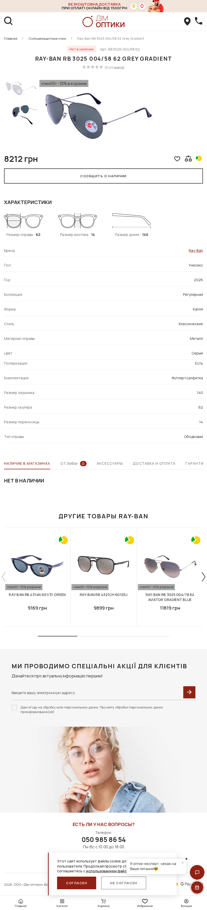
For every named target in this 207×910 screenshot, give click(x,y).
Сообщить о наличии (103, 176)
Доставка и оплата (154, 463)
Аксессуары (110, 463)
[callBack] (198, 21)
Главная (10, 38)
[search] (8, 21)
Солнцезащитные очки (47, 38)
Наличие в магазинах (27, 463)
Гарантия (196, 463)
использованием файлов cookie (114, 871)
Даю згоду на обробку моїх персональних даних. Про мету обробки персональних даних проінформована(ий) (91, 709)
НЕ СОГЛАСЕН (123, 883)
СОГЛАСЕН (76, 883)
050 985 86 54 (104, 839)
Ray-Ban (196, 250)
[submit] (189, 692)
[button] (197, 872)
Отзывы (72, 463)
